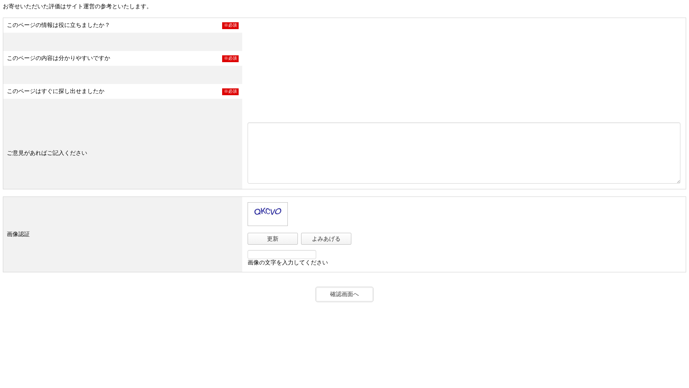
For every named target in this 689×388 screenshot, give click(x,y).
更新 (272, 239)
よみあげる (326, 239)
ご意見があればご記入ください (47, 153)
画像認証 (18, 234)
